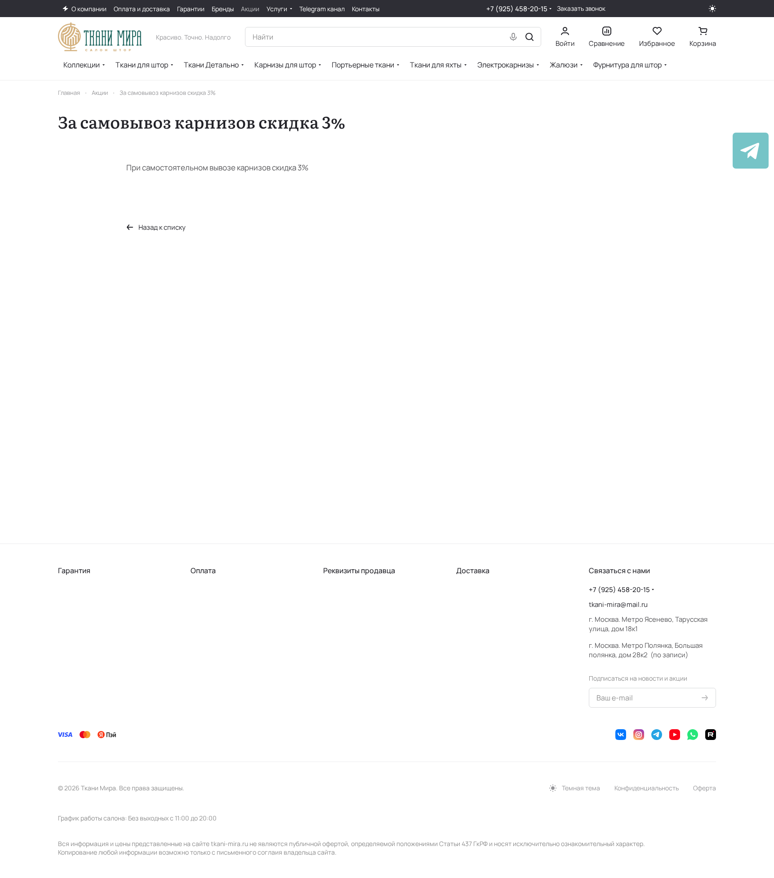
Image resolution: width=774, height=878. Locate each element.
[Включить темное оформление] (712, 8)
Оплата (203, 570)
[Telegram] (656, 734)
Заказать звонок (581, 8)
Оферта (704, 788)
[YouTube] (674, 734)
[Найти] (529, 37)
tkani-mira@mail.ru (618, 604)
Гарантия (74, 570)
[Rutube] (710, 734)
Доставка (472, 570)
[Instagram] (638, 734)
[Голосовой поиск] (513, 36)
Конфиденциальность (646, 788)
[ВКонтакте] (620, 734)
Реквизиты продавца (359, 570)
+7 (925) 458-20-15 (516, 8)
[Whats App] (692, 734)
